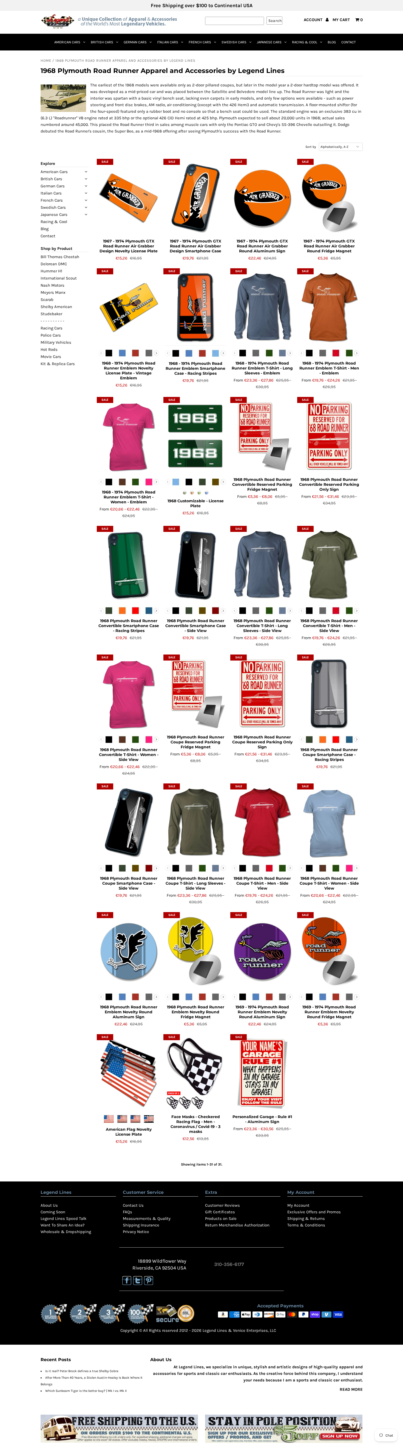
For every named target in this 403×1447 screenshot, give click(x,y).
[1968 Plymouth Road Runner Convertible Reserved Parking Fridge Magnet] (262, 436)
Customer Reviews (222, 1205)
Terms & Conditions (306, 1225)
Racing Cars (52, 328)
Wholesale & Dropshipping (66, 1231)
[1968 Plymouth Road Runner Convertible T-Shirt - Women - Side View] (128, 694)
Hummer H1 (51, 271)
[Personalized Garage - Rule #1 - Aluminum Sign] (262, 1073)
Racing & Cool (304, 42)
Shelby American (56, 306)
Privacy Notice (136, 1231)
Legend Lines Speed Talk (63, 1218)
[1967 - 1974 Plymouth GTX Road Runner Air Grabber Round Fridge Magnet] (329, 198)
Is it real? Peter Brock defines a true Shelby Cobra (81, 1371)
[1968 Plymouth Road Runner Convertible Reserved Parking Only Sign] (329, 436)
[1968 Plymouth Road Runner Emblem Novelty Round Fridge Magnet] (195, 951)
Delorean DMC (54, 263)
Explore (48, 163)
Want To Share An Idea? (62, 1225)
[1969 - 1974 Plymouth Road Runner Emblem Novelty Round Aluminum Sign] (262, 951)
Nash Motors (52, 285)
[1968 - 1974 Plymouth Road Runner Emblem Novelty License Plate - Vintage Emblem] (128, 307)
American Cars (67, 42)
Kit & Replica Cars (58, 363)
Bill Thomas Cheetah (60, 256)
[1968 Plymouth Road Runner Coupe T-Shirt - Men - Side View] (262, 823)
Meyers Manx (53, 292)
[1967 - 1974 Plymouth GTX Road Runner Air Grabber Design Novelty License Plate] (128, 198)
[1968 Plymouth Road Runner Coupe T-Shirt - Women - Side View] (329, 823)
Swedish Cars (234, 42)
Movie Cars (51, 356)
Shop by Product (56, 248)
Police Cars (51, 335)
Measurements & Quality (147, 1218)
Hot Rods (49, 349)
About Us (49, 1205)
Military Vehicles (56, 342)
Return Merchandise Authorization (237, 1225)
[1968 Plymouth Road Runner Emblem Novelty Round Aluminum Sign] (128, 951)
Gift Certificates (220, 1211)
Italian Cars (167, 42)
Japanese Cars (269, 42)
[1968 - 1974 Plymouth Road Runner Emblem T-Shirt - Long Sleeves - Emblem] (262, 307)
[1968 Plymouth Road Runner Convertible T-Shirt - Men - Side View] (329, 565)
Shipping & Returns (306, 1218)
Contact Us (133, 1205)
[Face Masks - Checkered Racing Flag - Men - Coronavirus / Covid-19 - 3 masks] (195, 1074)
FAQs (127, 1211)
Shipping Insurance (141, 1225)
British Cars (102, 42)
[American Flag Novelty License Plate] (128, 1073)
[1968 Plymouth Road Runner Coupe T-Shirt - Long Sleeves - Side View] (195, 823)
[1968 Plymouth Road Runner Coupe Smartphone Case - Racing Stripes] (329, 694)
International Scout (59, 278)
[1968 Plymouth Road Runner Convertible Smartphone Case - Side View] (195, 565)
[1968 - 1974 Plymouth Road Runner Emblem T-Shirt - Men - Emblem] (329, 307)
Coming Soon (53, 1211)
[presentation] (156, 353)
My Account (298, 1205)
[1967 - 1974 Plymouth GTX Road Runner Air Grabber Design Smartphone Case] (195, 198)
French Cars (200, 42)
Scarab (47, 299)
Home (46, 60)
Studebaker (51, 313)
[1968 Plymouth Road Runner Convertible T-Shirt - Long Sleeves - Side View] (262, 565)
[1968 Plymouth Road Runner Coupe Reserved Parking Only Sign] (262, 694)
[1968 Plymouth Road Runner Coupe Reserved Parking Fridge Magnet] (195, 694)
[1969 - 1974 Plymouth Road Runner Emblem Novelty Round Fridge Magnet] (329, 951)
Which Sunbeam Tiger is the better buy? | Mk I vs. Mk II (86, 1391)
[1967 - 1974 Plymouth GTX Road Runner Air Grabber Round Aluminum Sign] (262, 198)
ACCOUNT (313, 19)
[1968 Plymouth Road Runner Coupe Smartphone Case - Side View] (128, 823)
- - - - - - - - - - (52, 320)
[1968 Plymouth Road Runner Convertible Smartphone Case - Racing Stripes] (128, 565)
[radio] (109, 353)
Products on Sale (221, 1218)
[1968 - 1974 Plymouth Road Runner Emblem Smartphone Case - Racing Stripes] (195, 307)
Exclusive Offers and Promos (314, 1211)
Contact (348, 42)
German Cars (135, 42)
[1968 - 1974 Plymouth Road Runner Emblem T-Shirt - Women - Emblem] (128, 436)
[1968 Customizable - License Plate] (195, 436)
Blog (332, 42)
